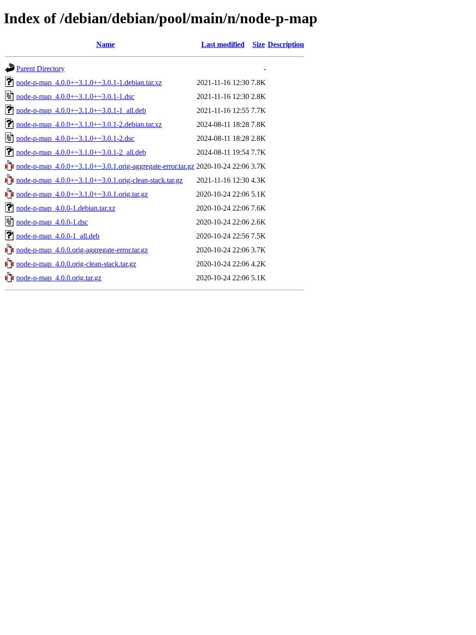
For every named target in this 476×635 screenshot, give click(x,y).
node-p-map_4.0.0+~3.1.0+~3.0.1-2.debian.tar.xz (89, 124)
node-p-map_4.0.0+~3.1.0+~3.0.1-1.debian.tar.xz (89, 82)
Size (258, 44)
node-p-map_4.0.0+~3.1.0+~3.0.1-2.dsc (75, 138)
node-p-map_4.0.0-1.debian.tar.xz (65, 208)
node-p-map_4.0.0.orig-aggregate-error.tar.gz (82, 250)
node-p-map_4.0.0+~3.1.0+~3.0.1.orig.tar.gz (82, 194)
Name (105, 44)
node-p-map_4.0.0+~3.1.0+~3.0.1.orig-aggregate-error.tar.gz (105, 166)
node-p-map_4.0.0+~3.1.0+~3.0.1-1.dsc (75, 96)
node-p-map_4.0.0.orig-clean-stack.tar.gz (76, 264)
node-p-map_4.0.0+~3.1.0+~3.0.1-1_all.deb (81, 110)
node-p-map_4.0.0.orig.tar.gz (58, 278)
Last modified (223, 44)
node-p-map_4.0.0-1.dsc (52, 222)
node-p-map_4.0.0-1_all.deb (57, 236)
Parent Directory (40, 69)
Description (286, 44)
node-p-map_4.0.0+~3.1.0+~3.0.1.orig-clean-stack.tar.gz (99, 180)
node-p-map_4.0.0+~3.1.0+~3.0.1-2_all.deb (81, 152)
